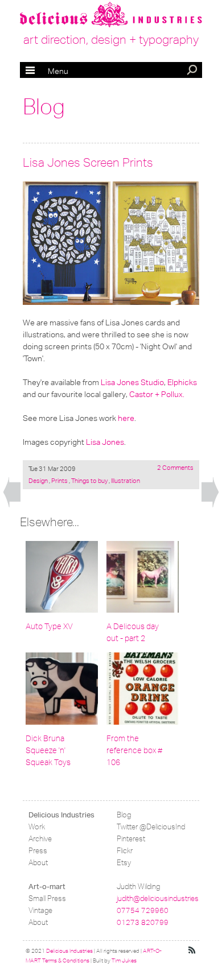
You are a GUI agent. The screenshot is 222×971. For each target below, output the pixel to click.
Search (193, 71)
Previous (11, 492)
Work (36, 827)
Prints (59, 481)
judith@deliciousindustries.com (166, 898)
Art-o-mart (46, 886)
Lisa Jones (105, 442)
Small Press (47, 898)
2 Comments (175, 468)
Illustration (125, 481)
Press (37, 851)
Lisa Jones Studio (132, 382)
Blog (44, 107)
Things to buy (89, 481)
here (126, 418)
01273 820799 (142, 922)
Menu (47, 71)
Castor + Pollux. (156, 394)
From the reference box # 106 (134, 750)
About (38, 862)
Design (38, 481)
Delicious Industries (61, 815)
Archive (40, 839)
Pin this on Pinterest (33, 192)
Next (210, 492)
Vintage (40, 910)
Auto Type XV (49, 626)
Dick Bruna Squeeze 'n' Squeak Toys (48, 750)
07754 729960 (142, 910)
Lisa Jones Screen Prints (88, 162)
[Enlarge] (111, 243)
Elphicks (182, 382)
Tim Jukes (124, 961)
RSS (192, 951)
